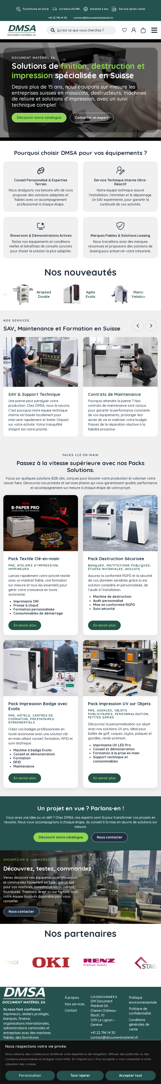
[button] (151, 325)
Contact (71, 1010)
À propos (72, 997)
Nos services (75, 1004)
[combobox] (81, 30)
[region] (80, 1062)
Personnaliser (30, 1075)
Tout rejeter (80, 1075)
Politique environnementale (143, 999)
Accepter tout (130, 1075)
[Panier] (143, 29)
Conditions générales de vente (139, 1024)
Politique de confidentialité (140, 1011)
